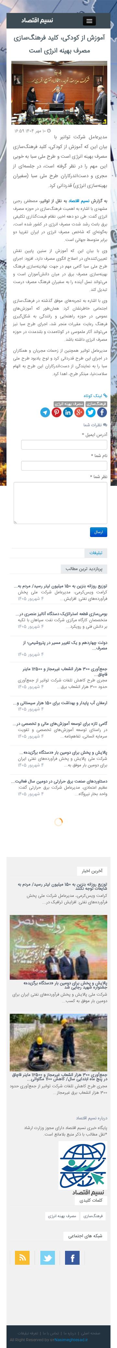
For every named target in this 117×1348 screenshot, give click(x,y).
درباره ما (70, 1333)
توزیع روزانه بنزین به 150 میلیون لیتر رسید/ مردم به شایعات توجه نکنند (62, 886)
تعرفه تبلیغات (28, 1333)
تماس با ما (51, 1333)
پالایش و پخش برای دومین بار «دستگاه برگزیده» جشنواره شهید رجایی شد (65, 985)
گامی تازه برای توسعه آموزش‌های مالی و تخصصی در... (60, 723)
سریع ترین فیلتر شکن (94, 1296)
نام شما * (99, 456)
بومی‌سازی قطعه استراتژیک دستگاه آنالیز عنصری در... (61, 614)
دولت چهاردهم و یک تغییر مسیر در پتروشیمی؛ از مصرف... (65, 645)
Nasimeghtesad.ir (71, 1340)
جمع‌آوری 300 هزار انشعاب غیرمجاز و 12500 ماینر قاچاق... (65, 672)
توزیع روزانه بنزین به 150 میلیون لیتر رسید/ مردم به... (60, 586)
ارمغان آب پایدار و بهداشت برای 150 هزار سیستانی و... (60, 703)
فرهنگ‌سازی (93, 1216)
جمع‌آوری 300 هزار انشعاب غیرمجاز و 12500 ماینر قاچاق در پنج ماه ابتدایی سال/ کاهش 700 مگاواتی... (59, 1077)
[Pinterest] (56, 412)
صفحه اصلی (90, 1333)
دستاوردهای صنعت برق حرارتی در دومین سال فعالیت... (59, 781)
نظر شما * (98, 477)
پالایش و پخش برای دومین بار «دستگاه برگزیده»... (63, 752)
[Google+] (79, 412)
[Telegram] (45, 412)
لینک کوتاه (93, 396)
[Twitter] (91, 412)
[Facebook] (102, 412)
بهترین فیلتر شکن (96, 1279)
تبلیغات (95, 553)
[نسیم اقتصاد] (38, 20)
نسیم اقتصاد (79, 201)
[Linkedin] (68, 412)
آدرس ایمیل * (94, 435)
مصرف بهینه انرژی (62, 1216)
